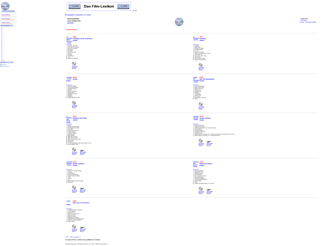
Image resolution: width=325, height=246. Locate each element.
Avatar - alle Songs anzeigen (308, 22)
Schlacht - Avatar (203, 39)
